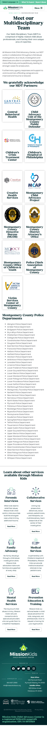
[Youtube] (23, 668)
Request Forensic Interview (23, 711)
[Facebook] (13, 668)
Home (11, 13)
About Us (17, 13)
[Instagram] (33, 668)
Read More (11, 526)
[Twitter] (18, 668)
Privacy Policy (39, 709)
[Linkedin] (28, 668)
